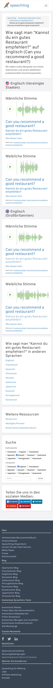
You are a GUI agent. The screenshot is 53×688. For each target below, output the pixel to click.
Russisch (10, 391)
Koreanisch (11, 399)
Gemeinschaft (9, 556)
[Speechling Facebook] (4, 639)
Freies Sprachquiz (11, 616)
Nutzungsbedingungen (13, 654)
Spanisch (10, 369)
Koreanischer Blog (11, 589)
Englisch (10, 360)
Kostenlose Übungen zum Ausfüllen (20, 620)
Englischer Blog (10, 574)
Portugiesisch (13, 395)
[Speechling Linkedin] (18, 639)
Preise (5, 553)
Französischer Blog (11, 571)
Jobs (4, 671)
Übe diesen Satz (14, 138)
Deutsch (10, 377)
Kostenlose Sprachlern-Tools (29, 18)
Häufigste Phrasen (15, 423)
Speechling (11, 18)
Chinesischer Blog (11, 596)
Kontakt (6, 678)
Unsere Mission (9, 540)
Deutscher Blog (9, 577)
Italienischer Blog (11, 580)
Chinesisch (11, 373)
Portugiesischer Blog (12, 583)
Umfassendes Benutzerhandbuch (19, 537)
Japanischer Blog (10, 592)
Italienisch (11, 382)
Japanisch (11, 386)
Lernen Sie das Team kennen (16, 547)
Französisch (12, 364)
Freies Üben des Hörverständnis (18, 610)
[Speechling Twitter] (11, 639)
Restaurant (11, 419)
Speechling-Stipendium (14, 544)
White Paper (8, 550)
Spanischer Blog (10, 567)
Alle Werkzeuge (9, 626)
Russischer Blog (10, 586)
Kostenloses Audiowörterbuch (21, 21)
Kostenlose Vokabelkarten (15, 613)
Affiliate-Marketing (11, 674)
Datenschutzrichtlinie (13, 651)
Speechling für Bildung (13, 668)
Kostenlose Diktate (11, 607)
